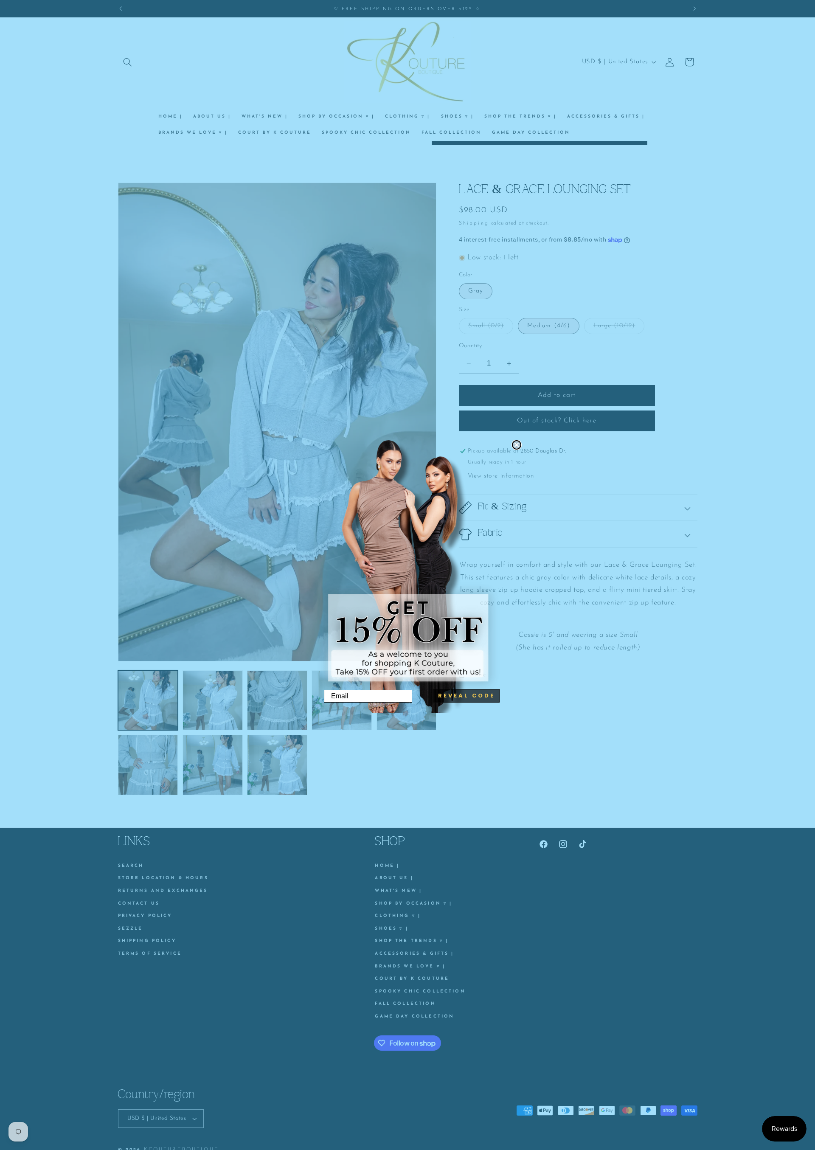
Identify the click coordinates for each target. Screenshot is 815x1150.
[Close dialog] (516, 445)
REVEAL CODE (466, 696)
